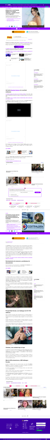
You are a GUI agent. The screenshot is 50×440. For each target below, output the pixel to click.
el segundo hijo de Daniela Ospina (24, 42)
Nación (35, 281)
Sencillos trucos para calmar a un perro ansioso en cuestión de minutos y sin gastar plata (37, 204)
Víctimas (26, 380)
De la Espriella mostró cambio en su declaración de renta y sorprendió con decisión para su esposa (39, 289)
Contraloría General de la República (16, 380)
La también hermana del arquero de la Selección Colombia (16, 93)
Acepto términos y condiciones (40, 421)
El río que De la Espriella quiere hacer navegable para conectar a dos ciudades (38, 283)
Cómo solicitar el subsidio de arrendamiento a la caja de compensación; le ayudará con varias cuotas (29, 204)
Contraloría (8, 380)
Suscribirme (39, 424)
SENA (22, 380)
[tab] (17, 201)
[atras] (30, 152)
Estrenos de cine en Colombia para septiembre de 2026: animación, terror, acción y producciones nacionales (39, 87)
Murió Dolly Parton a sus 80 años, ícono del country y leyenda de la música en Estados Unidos (38, 81)
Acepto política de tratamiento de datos (14, 193)
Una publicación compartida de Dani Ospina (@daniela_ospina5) (15, 142)
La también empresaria (9, 48)
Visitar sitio (29, 39)
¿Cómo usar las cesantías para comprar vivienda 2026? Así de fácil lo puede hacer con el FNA (21, 204)
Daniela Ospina (15, 90)
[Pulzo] (10, 4)
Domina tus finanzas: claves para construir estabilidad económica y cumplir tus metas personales (13, 204)
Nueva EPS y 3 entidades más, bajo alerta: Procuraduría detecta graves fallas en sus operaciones (24, 269)
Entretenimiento (8, 8)
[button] (6, 4)
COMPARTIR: (6, 26)
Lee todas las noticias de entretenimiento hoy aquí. (13, 160)
